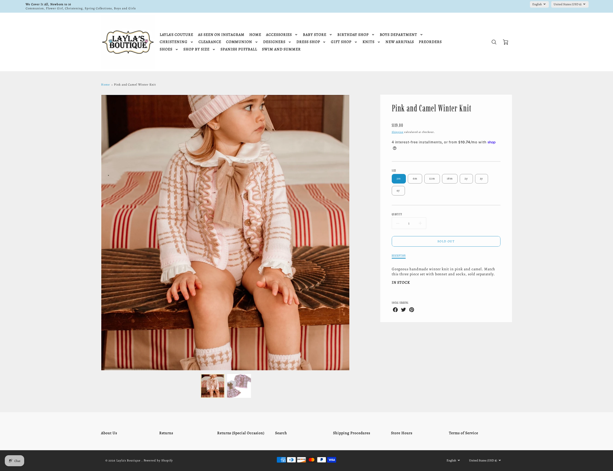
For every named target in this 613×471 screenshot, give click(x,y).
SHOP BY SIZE (196, 49)
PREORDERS (430, 41)
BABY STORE (314, 34)
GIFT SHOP (341, 41)
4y (398, 190)
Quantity (397, 214)
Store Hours (401, 433)
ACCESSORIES (279, 34)
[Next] (353, 232)
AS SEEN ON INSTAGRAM (221, 34)
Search (281, 433)
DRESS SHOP (308, 41)
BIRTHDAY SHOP (353, 34)
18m (450, 178)
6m (415, 178)
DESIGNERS (274, 41)
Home (105, 84)
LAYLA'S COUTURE (176, 34)
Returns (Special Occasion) (240, 433)
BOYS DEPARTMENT (398, 34)
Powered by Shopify (158, 460)
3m (399, 178)
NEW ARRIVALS (400, 41)
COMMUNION (239, 41)
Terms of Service (463, 433)
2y (466, 178)
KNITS (369, 41)
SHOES (166, 49)
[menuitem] (176, 34)
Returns (166, 433)
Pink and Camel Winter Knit (135, 84)
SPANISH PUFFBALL (239, 49)
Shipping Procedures (351, 433)
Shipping (398, 132)
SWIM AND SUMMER (281, 49)
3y (481, 178)
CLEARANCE (210, 41)
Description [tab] (399, 255)
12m (432, 178)
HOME (255, 34)
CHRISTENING (173, 41)
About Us (109, 433)
